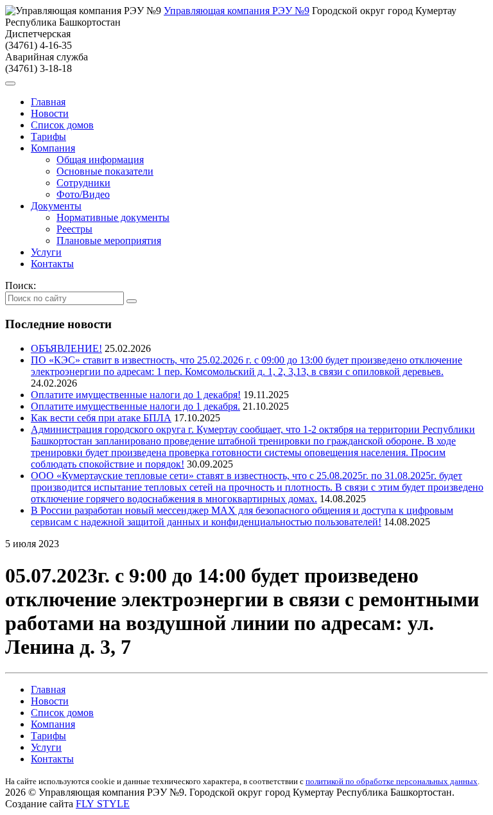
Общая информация (100, 159)
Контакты (52, 263)
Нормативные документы (112, 217)
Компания (53, 148)
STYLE (103, 803)
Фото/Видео (83, 194)
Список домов (62, 124)
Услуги (46, 252)
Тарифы (48, 136)
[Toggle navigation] (10, 83)
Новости (50, 113)
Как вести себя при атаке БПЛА (101, 417)
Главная (48, 101)
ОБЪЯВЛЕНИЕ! (66, 348)
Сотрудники (83, 182)
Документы (56, 205)
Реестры (74, 228)
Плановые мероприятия (108, 240)
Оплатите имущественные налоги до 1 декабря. (135, 406)
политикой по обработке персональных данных (392, 781)
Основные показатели (104, 171)
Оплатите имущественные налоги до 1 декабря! (136, 394)
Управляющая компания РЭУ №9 (236, 10)
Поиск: (20, 285)
